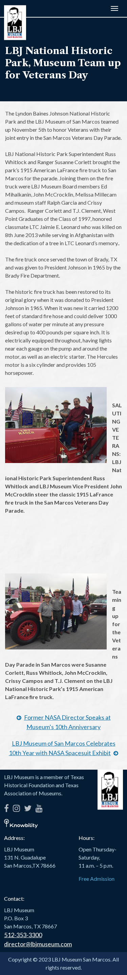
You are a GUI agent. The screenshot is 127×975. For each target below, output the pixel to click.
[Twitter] (27, 807)
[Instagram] (16, 807)
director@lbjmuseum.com (38, 944)
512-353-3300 (23, 935)
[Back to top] (111, 959)
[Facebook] (6, 807)
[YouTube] (39, 807)
